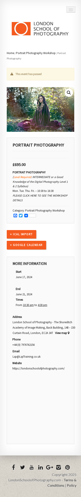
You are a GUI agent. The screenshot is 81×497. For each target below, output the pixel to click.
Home (10, 53)
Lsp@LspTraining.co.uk (26, 357)
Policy (71, 485)
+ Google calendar (26, 245)
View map (61, 333)
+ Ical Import (21, 234)
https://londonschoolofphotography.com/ (38, 368)
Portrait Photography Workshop (36, 53)
